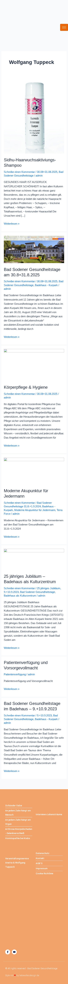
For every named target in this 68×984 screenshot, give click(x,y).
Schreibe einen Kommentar (19, 172)
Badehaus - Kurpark (46, 285)
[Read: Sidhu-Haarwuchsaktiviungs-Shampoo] (34, 115)
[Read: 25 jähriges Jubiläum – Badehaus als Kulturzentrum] (34, 559)
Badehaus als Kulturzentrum (20, 595)
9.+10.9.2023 (11, 592)
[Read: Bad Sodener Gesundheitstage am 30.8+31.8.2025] (34, 249)
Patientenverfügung (15, 674)
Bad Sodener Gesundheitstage (37, 592)
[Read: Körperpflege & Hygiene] (34, 364)
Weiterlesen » (11, 223)
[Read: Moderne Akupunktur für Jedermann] (34, 470)
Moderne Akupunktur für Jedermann (34, 510)
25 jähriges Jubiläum (48, 588)
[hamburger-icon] (64, 27)
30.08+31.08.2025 (47, 172)
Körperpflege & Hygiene (26, 387)
